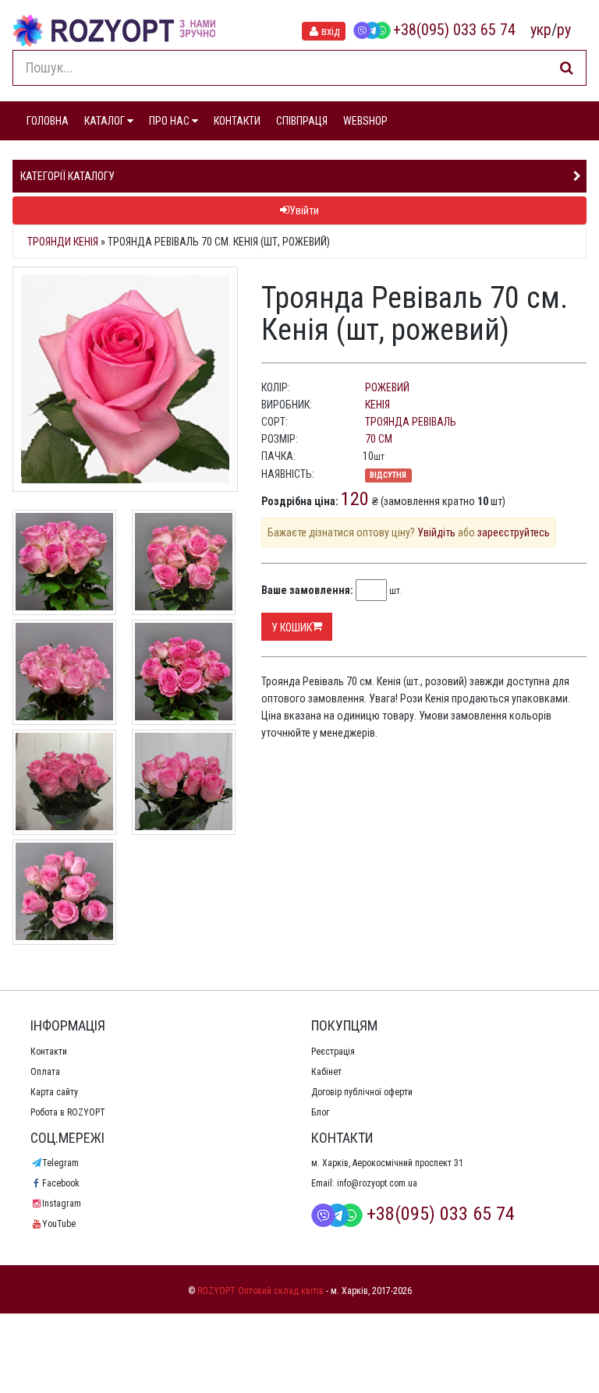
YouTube (59, 1223)
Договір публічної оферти (362, 1092)
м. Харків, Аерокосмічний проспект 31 (387, 1163)
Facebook (61, 1183)
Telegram (60, 1163)
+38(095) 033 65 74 (454, 29)
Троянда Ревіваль (410, 421)
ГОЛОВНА (48, 121)
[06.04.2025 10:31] (64, 670)
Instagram (61, 1203)
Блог (320, 1112)
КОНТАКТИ (237, 121)
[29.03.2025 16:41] (183, 670)
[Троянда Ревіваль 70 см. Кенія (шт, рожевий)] (125, 379)
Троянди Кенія (62, 241)
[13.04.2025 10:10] (183, 560)
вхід (330, 31)
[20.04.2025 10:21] (64, 560)
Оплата (45, 1071)
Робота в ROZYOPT (67, 1112)
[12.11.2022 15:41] (64, 890)
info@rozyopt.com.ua (377, 1183)
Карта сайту (54, 1092)
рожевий (387, 387)
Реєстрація (333, 1051)
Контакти (48, 1051)
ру (564, 29)
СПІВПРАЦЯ (302, 121)
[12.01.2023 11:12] (64, 780)
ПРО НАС (170, 121)
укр (540, 29)
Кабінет (326, 1071)
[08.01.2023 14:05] (183, 780)
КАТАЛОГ (105, 121)
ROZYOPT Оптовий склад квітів (260, 1290)
